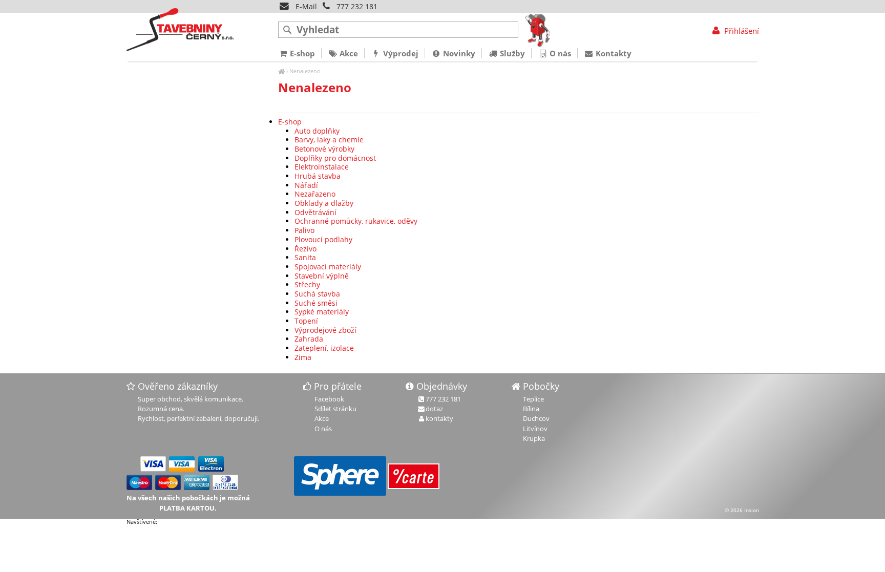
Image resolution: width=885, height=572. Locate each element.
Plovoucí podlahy (323, 239)
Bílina (531, 408)
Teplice (533, 399)
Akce (348, 53)
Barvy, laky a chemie (329, 139)
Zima (302, 357)
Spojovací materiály (327, 266)
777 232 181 (356, 6)
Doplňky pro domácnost (335, 158)
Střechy (307, 284)
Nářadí (306, 185)
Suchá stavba (317, 294)
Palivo (304, 230)
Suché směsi (316, 303)
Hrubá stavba (317, 176)
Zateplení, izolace (324, 348)
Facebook (329, 399)
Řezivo (305, 248)
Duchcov (536, 418)
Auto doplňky (317, 131)
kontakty (439, 418)
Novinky (458, 53)
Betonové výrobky (324, 149)
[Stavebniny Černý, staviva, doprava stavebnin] (281, 71)
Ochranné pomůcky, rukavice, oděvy (355, 221)
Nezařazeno (314, 194)
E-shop (290, 121)
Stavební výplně (321, 276)
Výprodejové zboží (325, 330)
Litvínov (535, 428)
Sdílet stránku (335, 408)
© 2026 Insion (742, 510)
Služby (511, 53)
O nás (559, 53)
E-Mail (305, 6)
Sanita (305, 257)
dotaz (434, 408)
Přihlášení (740, 31)
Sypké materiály (321, 311)
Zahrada (308, 339)
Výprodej (399, 53)
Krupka (534, 438)
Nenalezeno (305, 71)
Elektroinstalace (321, 167)
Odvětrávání (315, 212)
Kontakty (612, 53)
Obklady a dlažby (323, 203)
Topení (306, 321)
